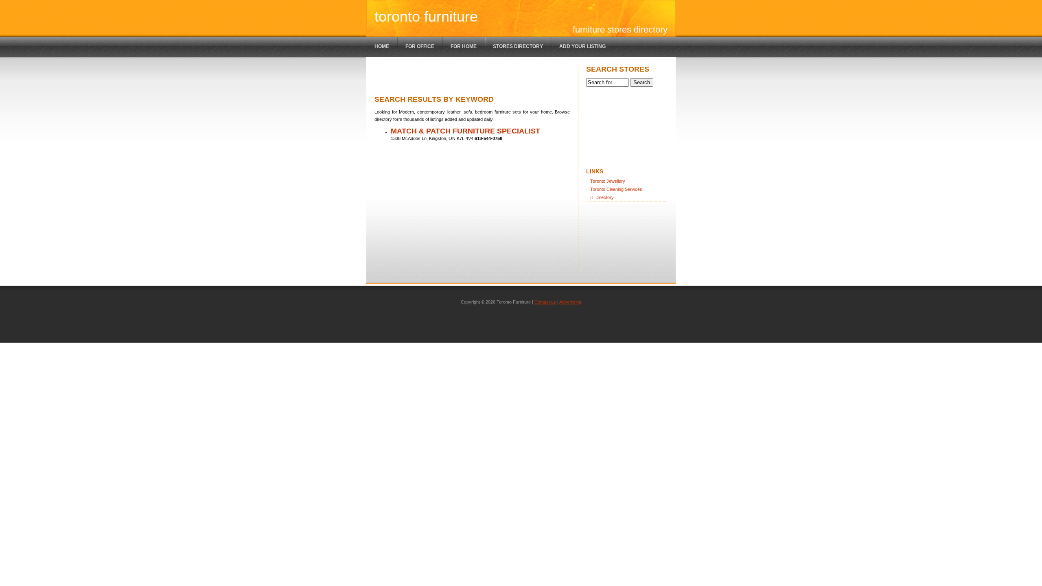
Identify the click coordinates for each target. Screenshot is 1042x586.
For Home (464, 46)
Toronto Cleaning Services (616, 189)
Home (381, 46)
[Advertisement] (469, 77)
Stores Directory (518, 46)
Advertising (570, 302)
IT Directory (602, 197)
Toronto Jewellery (607, 181)
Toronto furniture (426, 16)
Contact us (545, 302)
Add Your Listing (582, 46)
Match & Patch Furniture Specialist (465, 131)
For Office (419, 46)
